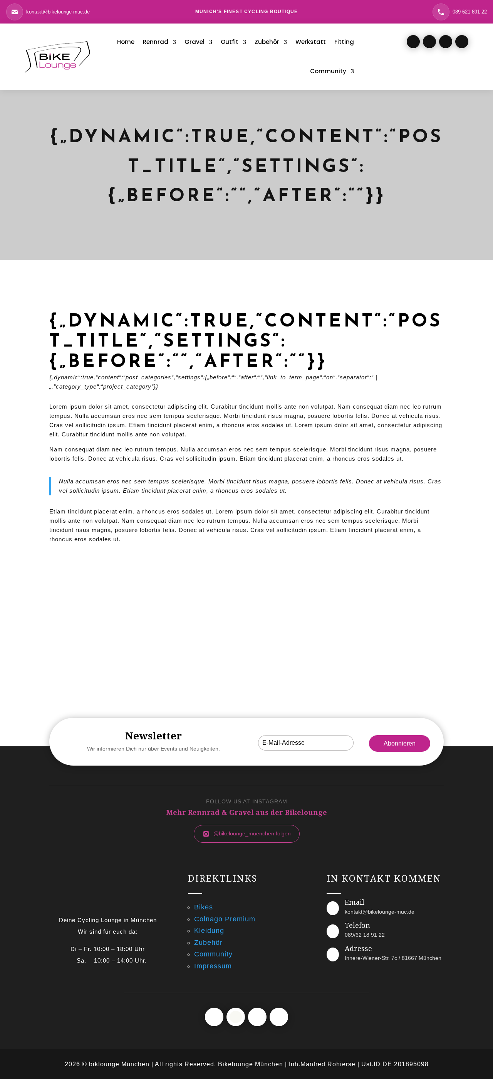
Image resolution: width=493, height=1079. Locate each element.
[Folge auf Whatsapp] (445, 41)
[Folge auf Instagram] (429, 41)
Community (328, 71)
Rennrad (155, 42)
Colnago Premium (224, 919)
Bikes (203, 907)
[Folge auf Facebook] (413, 41)
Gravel (194, 42)
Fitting (344, 42)
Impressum (213, 966)
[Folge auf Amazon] (461, 41)
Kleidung (209, 930)
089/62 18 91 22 (365, 935)
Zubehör (267, 42)
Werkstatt (310, 42)
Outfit (229, 42)
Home (125, 42)
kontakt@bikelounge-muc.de (379, 912)
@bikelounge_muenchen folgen (252, 833)
